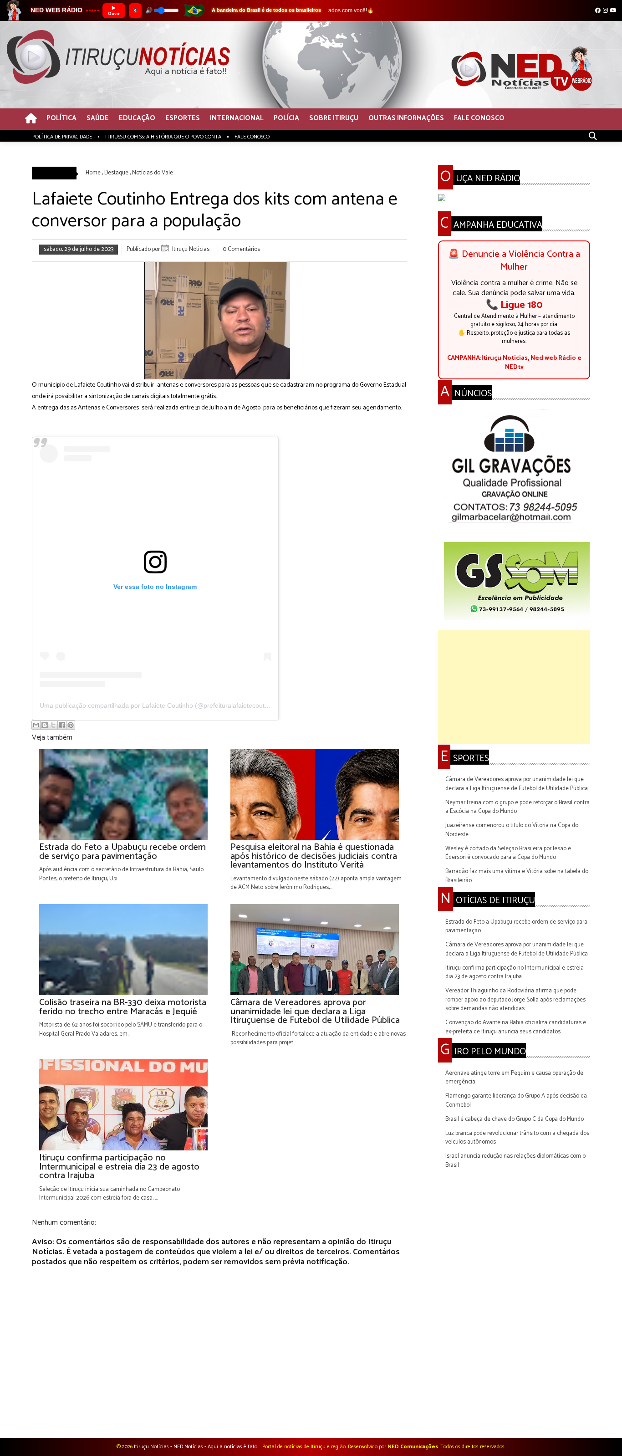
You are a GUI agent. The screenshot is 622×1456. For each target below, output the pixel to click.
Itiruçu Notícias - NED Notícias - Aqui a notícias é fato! (197, 1446)
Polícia (286, 118)
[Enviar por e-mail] (36, 725)
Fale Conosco (479, 118)
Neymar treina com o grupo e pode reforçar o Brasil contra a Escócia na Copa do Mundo (517, 807)
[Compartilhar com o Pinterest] (70, 725)
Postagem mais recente (62, 1414)
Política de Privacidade (62, 137)
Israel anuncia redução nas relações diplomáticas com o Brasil (515, 1160)
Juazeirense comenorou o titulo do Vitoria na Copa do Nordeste (511, 830)
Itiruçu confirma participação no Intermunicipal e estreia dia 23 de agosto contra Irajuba (514, 972)
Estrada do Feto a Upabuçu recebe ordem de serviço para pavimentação (516, 926)
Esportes (182, 118)
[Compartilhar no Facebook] (61, 725)
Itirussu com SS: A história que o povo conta (163, 137)
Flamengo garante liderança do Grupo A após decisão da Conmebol (516, 1100)
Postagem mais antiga (379, 1414)
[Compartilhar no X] (53, 725)
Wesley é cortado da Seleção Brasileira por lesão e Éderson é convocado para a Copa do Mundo (508, 853)
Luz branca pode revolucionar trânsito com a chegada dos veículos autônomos (517, 1138)
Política (61, 118)
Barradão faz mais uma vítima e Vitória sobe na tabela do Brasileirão (516, 876)
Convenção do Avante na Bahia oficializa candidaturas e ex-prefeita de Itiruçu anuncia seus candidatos (515, 1027)
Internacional (237, 118)
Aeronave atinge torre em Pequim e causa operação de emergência (514, 1077)
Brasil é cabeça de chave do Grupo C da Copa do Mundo (514, 1119)
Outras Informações (406, 118)
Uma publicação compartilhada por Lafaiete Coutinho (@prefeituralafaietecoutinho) (159, 705)
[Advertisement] (514, 687)
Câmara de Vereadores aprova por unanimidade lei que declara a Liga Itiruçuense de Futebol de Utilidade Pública (516, 784)
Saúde (98, 118)
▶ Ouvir (114, 10)
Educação (137, 118)
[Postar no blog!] (44, 725)
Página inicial (221, 1414)
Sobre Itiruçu (333, 118)
